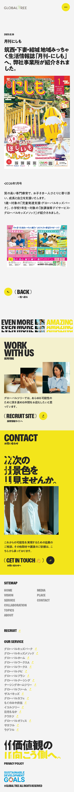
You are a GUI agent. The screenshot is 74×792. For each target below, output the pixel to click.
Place (41, 595)
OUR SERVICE (13, 641)
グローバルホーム (14, 657)
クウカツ (9, 716)
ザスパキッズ (11, 693)
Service (9, 600)
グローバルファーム (15, 689)
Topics (9, 610)
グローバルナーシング (17, 680)
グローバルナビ (13, 671)
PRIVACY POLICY (14, 764)
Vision (8, 595)
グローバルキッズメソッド (19, 653)
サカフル (9, 725)
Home (8, 590)
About (8, 615)
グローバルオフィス (15, 720)
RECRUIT (10, 630)
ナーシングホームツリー (18, 684)
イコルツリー (11, 707)
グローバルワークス (15, 666)
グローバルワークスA (16, 662)
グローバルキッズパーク (18, 649)
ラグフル (9, 729)
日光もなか (10, 711)
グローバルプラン (14, 675)
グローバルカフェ (14, 698)
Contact (43, 600)
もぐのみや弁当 (13, 702)
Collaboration (15, 605)
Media (41, 590)
